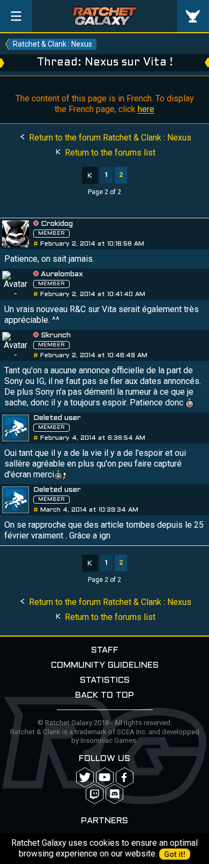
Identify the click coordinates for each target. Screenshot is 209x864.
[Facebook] (124, 777)
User (193, 16)
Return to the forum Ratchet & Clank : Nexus (109, 137)
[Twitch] (94, 794)
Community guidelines (105, 665)
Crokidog (57, 223)
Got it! (174, 854)
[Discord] (114, 794)
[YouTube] (105, 777)
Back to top (104, 695)
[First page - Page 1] (90, 175)
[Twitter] (85, 777)
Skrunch (56, 335)
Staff (104, 650)
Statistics (105, 680)
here (146, 109)
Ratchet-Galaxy (105, 16)
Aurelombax (62, 274)
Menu (16, 16)
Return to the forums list (109, 152)
